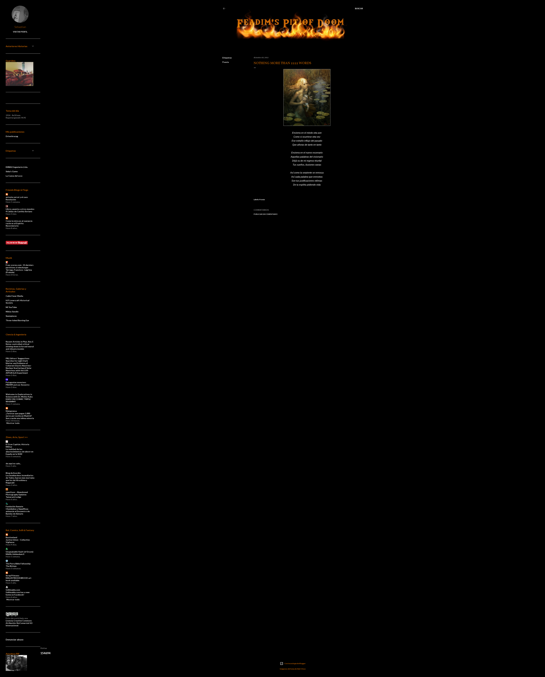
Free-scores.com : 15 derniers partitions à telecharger (19, 266)
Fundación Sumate (14, 506)
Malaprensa (11, 411)
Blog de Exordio (13, 473)
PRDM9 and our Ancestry (17, 385)
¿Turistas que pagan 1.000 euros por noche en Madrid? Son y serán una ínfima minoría (20, 415)
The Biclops (11, 566)
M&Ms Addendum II (15, 554)
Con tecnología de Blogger (295, 663)
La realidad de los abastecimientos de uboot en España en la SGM (19, 451)
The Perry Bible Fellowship (18, 563)
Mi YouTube (11, 307)
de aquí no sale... (13, 463)
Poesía (225, 62)
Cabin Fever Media (14, 296)
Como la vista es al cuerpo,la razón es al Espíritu (19, 222)
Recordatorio (12, 226)
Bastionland (11, 537)
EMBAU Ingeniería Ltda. (17, 167)
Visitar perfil (20, 31)
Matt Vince (301, 669)
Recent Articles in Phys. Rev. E (19, 341)
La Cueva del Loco (14, 176)
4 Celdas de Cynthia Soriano (19, 211)
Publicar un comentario (265, 214)
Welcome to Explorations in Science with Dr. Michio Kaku (19, 395)
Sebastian (20, 27)
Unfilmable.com (13, 590)
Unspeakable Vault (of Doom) (19, 551)
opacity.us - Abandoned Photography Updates (17, 493)
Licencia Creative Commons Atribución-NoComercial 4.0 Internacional (19, 623)
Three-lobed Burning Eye (17, 320)
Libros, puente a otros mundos (20, 209)
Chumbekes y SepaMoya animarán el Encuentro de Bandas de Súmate (18, 511)
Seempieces (11, 316)
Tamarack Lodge (13, 497)
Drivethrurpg (12, 136)
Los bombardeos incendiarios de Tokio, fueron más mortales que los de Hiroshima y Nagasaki (20, 479)
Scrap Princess (12, 575)
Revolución (11, 199)
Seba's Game (12, 171)
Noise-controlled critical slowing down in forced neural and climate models (20, 346)
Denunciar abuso (14, 639)
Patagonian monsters (16, 382)
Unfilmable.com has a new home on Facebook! (18, 593)
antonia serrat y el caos (17, 197)
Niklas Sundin (12, 311)
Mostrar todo (13, 423)
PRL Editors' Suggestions (17, 358)
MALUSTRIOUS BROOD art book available (18, 579)
